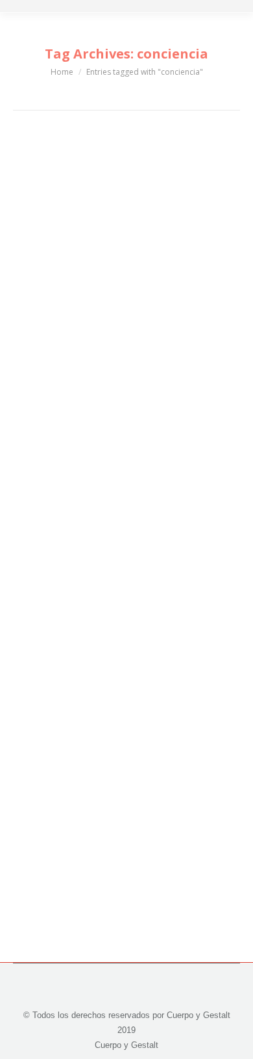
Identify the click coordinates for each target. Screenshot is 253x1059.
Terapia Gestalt (57, 762)
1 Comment (102, 376)
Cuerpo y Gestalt (61, 361)
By (140, 361)
